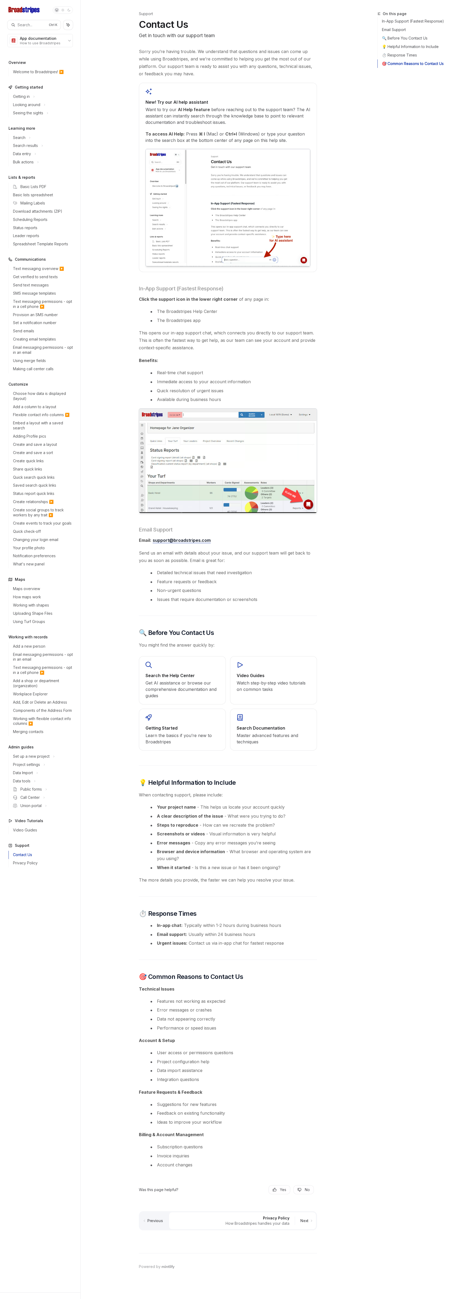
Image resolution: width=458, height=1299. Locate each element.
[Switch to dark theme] (69, 10)
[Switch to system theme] (56, 10)
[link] (182, 680)
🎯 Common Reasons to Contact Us (413, 63)
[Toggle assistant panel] (68, 25)
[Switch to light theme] (62, 10)
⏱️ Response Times (399, 55)
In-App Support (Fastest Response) (413, 21)
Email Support (394, 29)
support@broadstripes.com (182, 540)
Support (146, 13)
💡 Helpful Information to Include (410, 46)
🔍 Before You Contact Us (405, 38)
